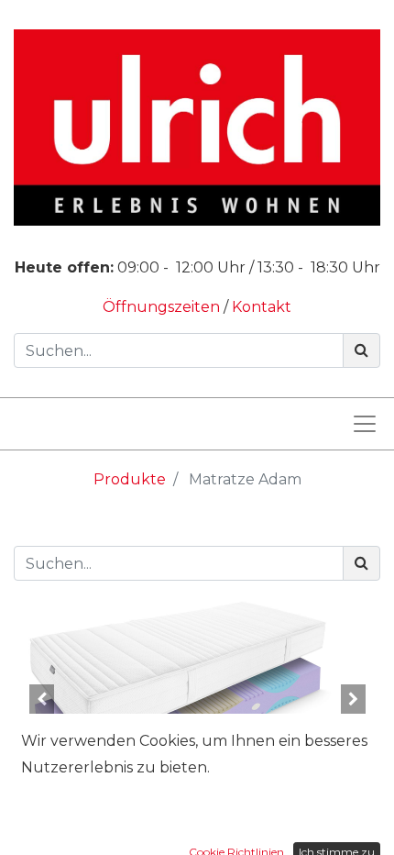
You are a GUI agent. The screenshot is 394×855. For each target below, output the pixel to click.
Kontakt (261, 307)
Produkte (129, 479)
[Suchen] (361, 350)
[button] (41, 699)
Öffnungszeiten (163, 307)
